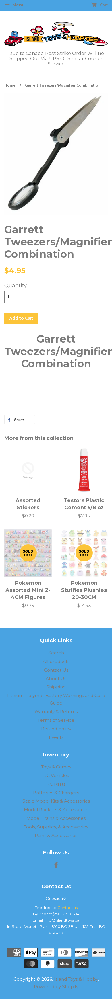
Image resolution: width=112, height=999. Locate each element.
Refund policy (56, 728)
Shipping (56, 687)
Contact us (67, 907)
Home (10, 85)
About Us (56, 678)
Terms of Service (56, 720)
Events (56, 737)
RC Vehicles (56, 775)
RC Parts (56, 784)
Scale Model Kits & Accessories (56, 801)
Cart (103, 4)
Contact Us (56, 670)
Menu (18, 4)
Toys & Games (56, 767)
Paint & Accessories (56, 835)
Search (56, 652)
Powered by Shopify (56, 986)
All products (56, 661)
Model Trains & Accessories (56, 818)
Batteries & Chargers (56, 792)
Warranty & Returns (56, 711)
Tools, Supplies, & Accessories (56, 827)
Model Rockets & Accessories (56, 809)
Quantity (15, 285)
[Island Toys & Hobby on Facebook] (56, 866)
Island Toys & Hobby (76, 979)
